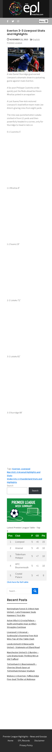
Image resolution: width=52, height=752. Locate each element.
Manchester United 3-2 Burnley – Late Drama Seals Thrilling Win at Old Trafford (23, 656)
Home (10, 740)
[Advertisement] (24, 703)
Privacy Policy (26, 745)
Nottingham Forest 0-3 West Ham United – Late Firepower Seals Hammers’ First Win (23, 612)
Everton (16, 468)
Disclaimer (39, 740)
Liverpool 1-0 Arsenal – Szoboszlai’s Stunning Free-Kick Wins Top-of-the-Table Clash (22, 635)
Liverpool (25, 468)
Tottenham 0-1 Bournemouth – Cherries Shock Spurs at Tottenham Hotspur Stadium (22, 667)
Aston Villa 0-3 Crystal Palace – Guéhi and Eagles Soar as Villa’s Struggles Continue (21, 624)
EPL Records (24, 740)
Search (10, 485)
